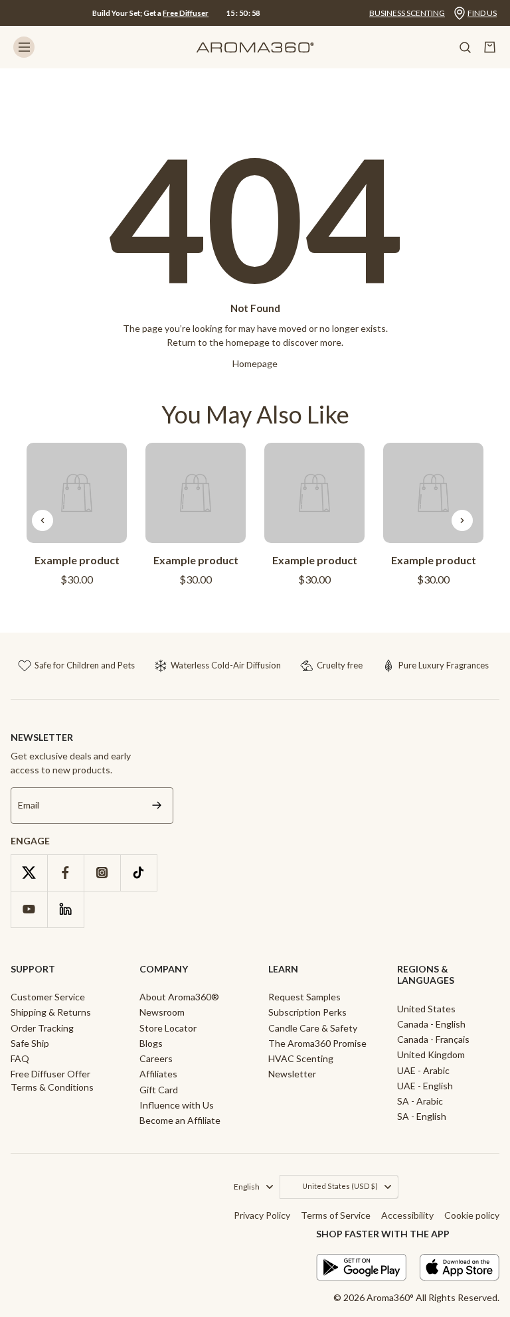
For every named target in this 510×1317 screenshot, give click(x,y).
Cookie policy (471, 1215)
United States (426, 1008)
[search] (465, 47)
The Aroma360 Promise (317, 1043)
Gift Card (158, 1089)
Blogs (151, 1043)
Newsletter (292, 1073)
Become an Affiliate (179, 1120)
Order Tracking (42, 1028)
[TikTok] (138, 872)
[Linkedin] (65, 909)
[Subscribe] (157, 805)
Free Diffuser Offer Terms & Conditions (52, 1080)
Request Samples (304, 996)
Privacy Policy (262, 1215)
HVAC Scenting (300, 1058)
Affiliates (158, 1073)
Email (28, 805)
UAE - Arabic (423, 1070)
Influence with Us (176, 1105)
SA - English (421, 1116)
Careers (156, 1058)
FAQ (20, 1058)
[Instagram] (102, 872)
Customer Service (48, 996)
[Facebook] (65, 872)
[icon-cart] (490, 47)
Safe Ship (30, 1043)
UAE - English (425, 1085)
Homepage (255, 363)
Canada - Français (433, 1039)
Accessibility (407, 1215)
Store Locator (168, 1028)
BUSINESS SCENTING (407, 13)
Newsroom (162, 1012)
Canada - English (431, 1024)
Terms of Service (336, 1215)
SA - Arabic (420, 1101)
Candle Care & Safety (312, 1028)
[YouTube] (29, 909)
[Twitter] (29, 872)
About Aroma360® (179, 996)
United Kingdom (431, 1054)
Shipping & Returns (51, 1012)
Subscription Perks (307, 1012)
